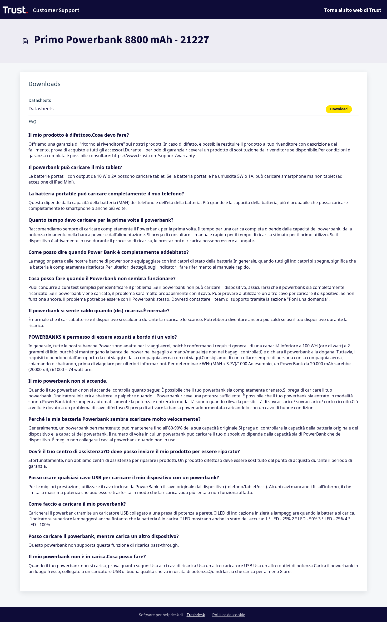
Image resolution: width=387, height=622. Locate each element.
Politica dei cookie (228, 614)
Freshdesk (196, 614)
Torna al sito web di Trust (352, 10)
